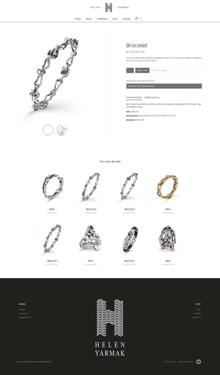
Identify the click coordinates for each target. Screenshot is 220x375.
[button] (138, 18)
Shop (115, 18)
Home (78, 18)
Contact (126, 18)
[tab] (134, 97)
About (89, 18)
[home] (108, 7)
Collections (102, 18)
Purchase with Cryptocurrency (141, 86)
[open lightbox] (48, 130)
